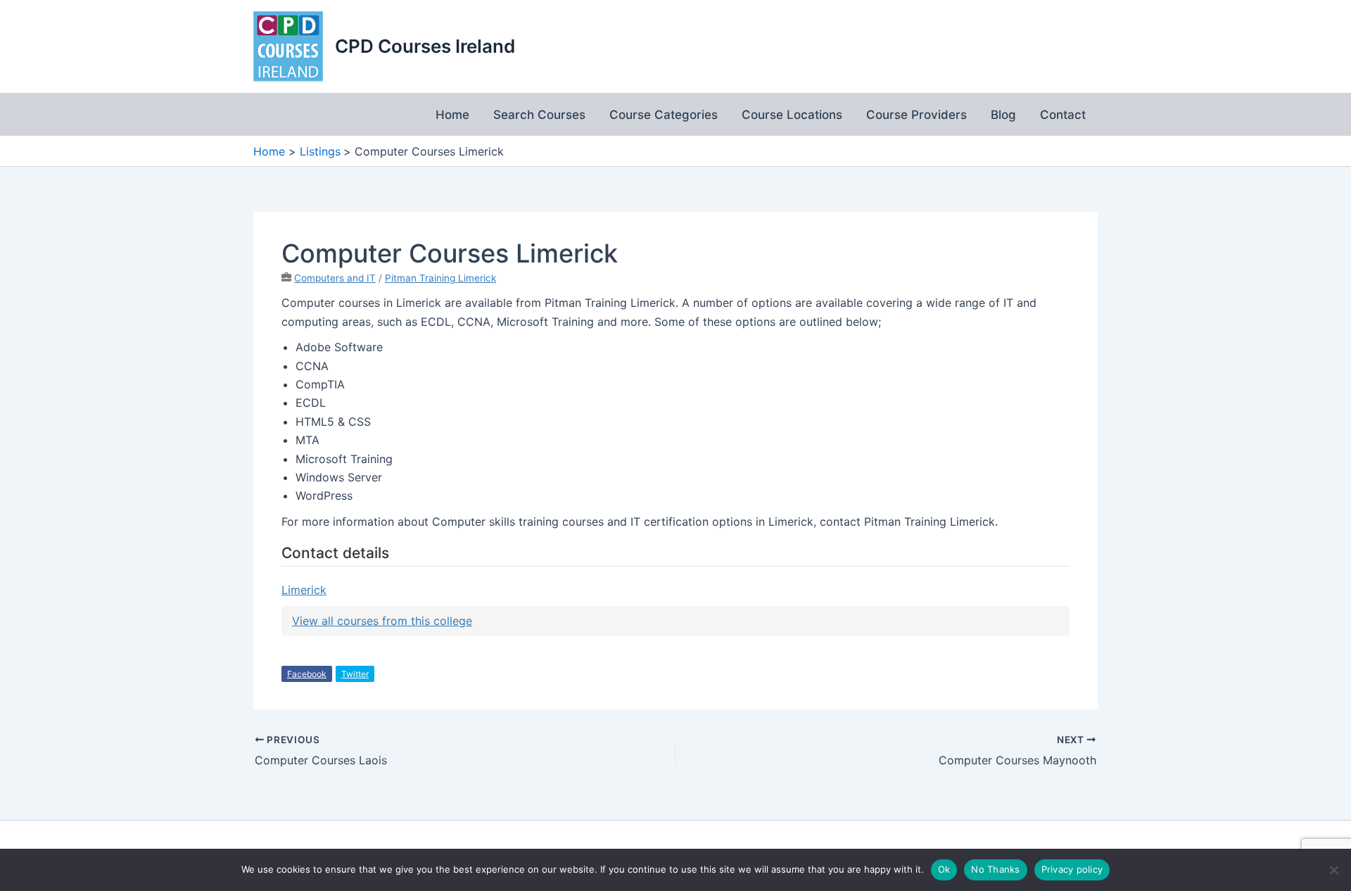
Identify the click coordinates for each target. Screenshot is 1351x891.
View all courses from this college (382, 621)
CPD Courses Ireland (425, 46)
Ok (944, 869)
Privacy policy (1072, 869)
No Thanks (995, 869)
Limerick (303, 590)
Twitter (355, 674)
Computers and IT (335, 278)
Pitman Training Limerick (440, 278)
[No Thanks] (1333, 870)
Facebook (306, 674)
